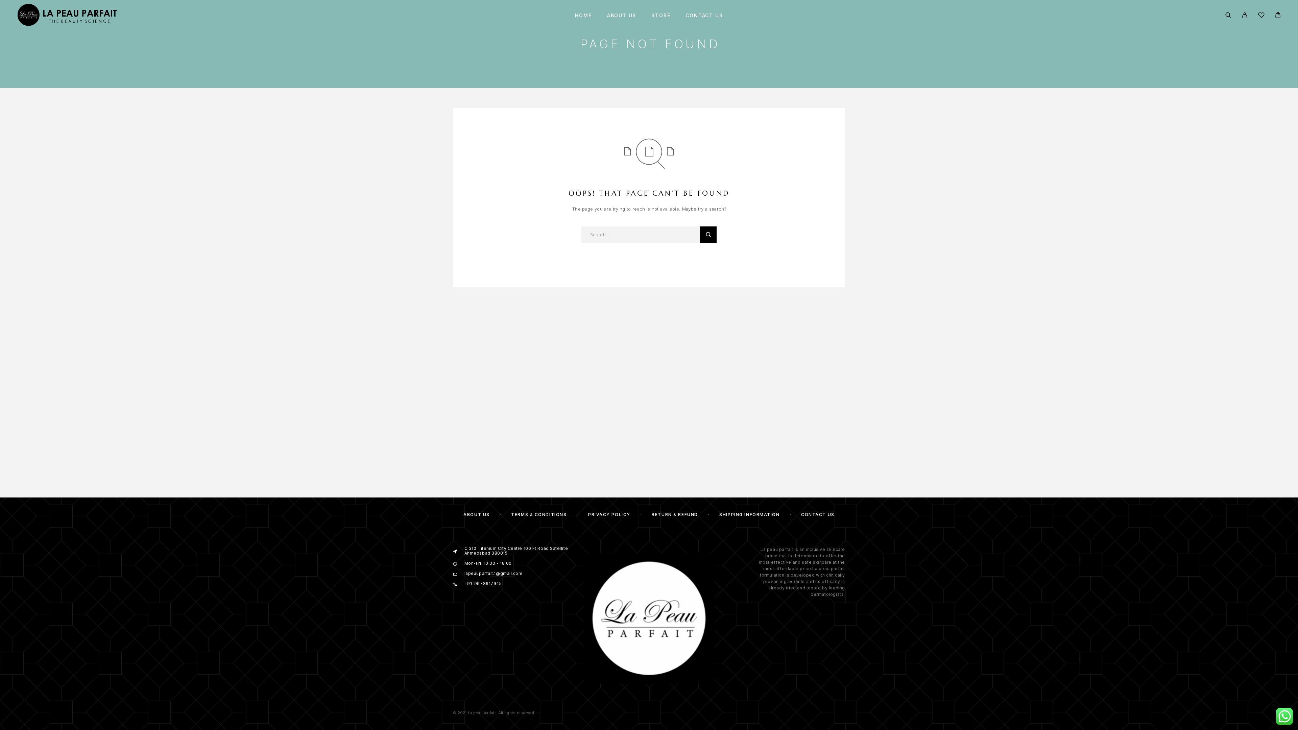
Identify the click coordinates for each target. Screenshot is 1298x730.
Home (583, 15)
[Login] (1244, 15)
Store (660, 15)
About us (621, 15)
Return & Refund (675, 514)
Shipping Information (749, 514)
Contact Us (704, 15)
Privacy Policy (609, 514)
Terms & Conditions (539, 514)
